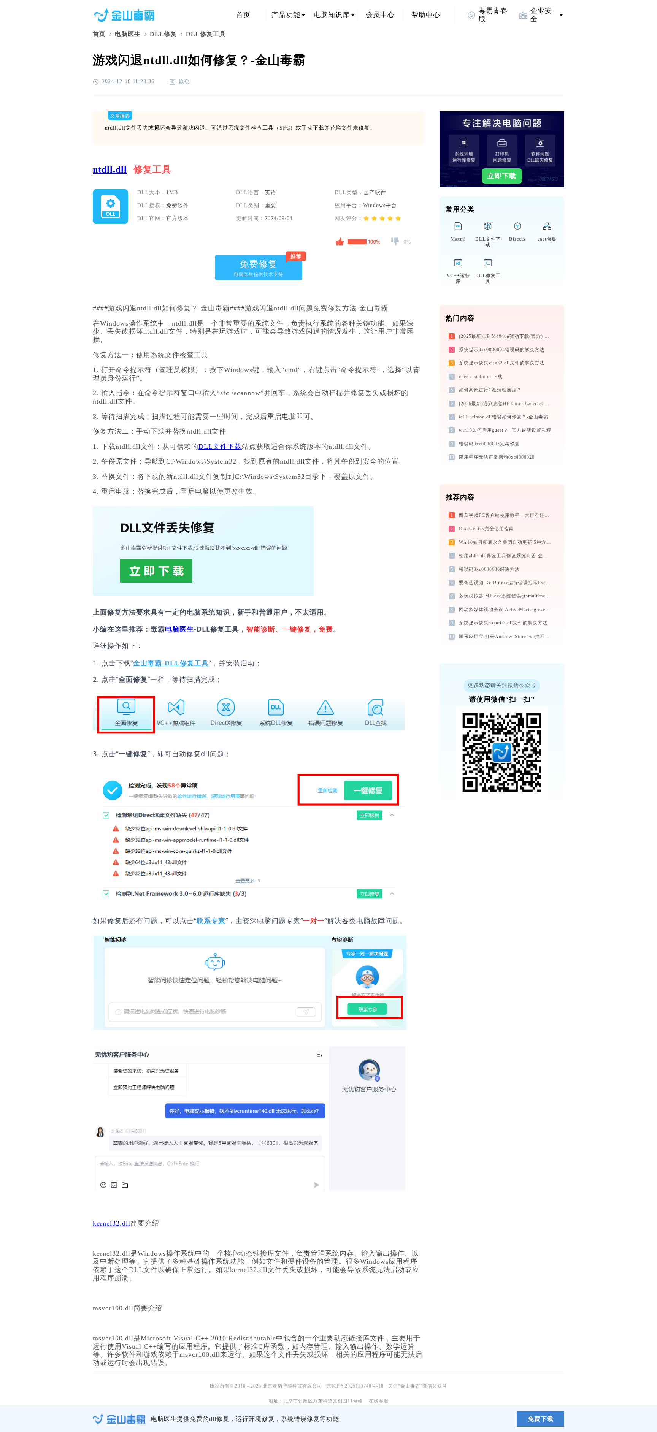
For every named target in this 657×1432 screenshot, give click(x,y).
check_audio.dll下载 (481, 376)
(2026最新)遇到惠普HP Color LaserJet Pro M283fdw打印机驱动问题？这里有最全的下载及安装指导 (506, 403)
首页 (243, 15)
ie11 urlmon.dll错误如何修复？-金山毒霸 (503, 417)
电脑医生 (128, 34)
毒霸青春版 (493, 15)
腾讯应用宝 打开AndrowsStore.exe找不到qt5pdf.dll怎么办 (506, 636)
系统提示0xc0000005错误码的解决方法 (501, 349)
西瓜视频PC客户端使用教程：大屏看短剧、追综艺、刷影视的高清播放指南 (506, 515)
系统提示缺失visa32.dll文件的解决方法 (501, 363)
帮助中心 (425, 15)
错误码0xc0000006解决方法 (489, 569)
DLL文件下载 (220, 446)
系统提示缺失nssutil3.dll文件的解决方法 (503, 623)
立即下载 (501, 176)
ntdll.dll (110, 169)
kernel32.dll (111, 1223)
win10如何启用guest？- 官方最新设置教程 (505, 430)
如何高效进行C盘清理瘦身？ (490, 390)
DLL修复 (163, 34)
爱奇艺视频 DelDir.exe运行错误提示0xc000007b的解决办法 (506, 582)
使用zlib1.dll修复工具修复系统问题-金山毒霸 (506, 555)
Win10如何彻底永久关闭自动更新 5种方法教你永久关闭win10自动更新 (506, 542)
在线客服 (379, 1400)
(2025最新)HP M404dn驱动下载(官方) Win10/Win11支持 (506, 336)
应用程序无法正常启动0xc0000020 (497, 457)
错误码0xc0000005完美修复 (489, 444)
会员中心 (380, 15)
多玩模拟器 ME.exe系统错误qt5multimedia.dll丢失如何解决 (506, 596)
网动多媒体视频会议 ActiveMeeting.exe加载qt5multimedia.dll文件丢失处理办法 (506, 609)
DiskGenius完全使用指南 (486, 528)
